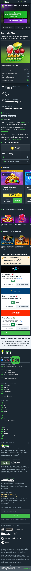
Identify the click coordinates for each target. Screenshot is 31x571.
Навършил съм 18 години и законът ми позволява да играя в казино (14, 520)
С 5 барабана (11, 116)
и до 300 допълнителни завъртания (11, 299)
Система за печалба (11, 106)
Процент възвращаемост (12, 86)
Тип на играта (9, 93)
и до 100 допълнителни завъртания (11, 277)
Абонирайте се (15, 516)
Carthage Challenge (20, 246)
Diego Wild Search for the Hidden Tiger (7, 247)
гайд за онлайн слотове (14, 139)
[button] (28, 86)
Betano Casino (7, 318)
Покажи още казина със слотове (15, 333)
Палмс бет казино (8, 296)
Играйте (17, 200)
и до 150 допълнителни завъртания (11, 320)
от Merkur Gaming (9, 7)
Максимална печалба (11, 99)
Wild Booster (7, 225)
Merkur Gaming (25, 122)
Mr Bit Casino (6, 274)
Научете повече (10, 569)
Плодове (4, 116)
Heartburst (20, 224)
